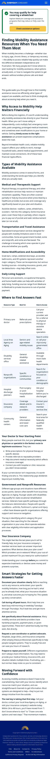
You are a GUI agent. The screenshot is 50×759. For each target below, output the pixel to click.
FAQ (10, 749)
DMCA (27, 752)
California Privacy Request (14, 755)
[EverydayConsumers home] (14, 3)
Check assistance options (28, 28)
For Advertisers (37, 752)
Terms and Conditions (15, 752)
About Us (17, 749)
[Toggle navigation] (46, 3)
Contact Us (26, 749)
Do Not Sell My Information (35, 755)
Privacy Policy (36, 749)
